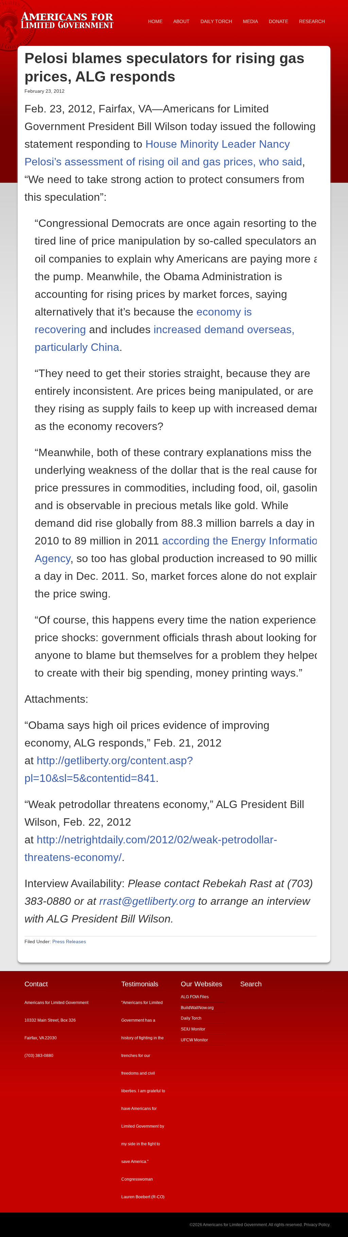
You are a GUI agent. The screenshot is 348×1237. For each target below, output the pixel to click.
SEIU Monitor (193, 1029)
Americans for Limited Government (69, 18)
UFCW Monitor (194, 1040)
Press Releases (69, 941)
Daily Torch (191, 1018)
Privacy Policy (316, 1224)
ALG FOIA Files (195, 996)
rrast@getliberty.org (147, 901)
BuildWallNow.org (197, 1007)
